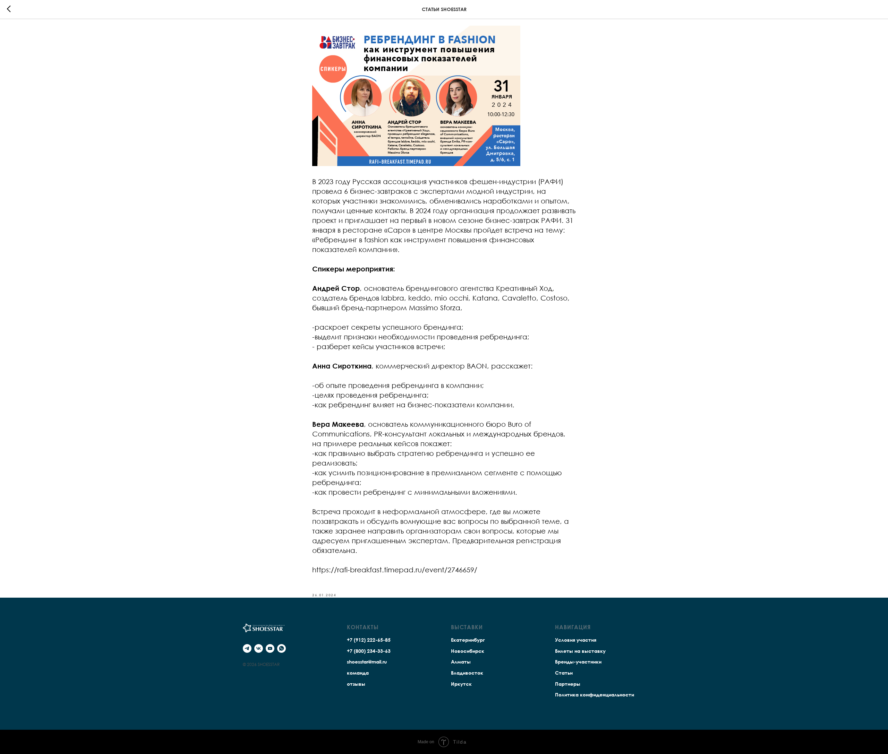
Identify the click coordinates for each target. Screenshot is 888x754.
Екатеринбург (468, 640)
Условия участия (575, 640)
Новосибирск (467, 651)
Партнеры (567, 684)
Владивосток (467, 673)
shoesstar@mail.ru (367, 662)
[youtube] (270, 648)
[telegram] (247, 648)
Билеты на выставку (580, 651)
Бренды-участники (578, 662)
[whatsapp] (281, 648)
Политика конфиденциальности (594, 694)
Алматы (461, 662)
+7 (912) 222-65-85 (369, 640)
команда (358, 673)
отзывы (356, 684)
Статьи (564, 673)
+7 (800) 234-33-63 (369, 651)
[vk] (258, 648)
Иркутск (461, 684)
